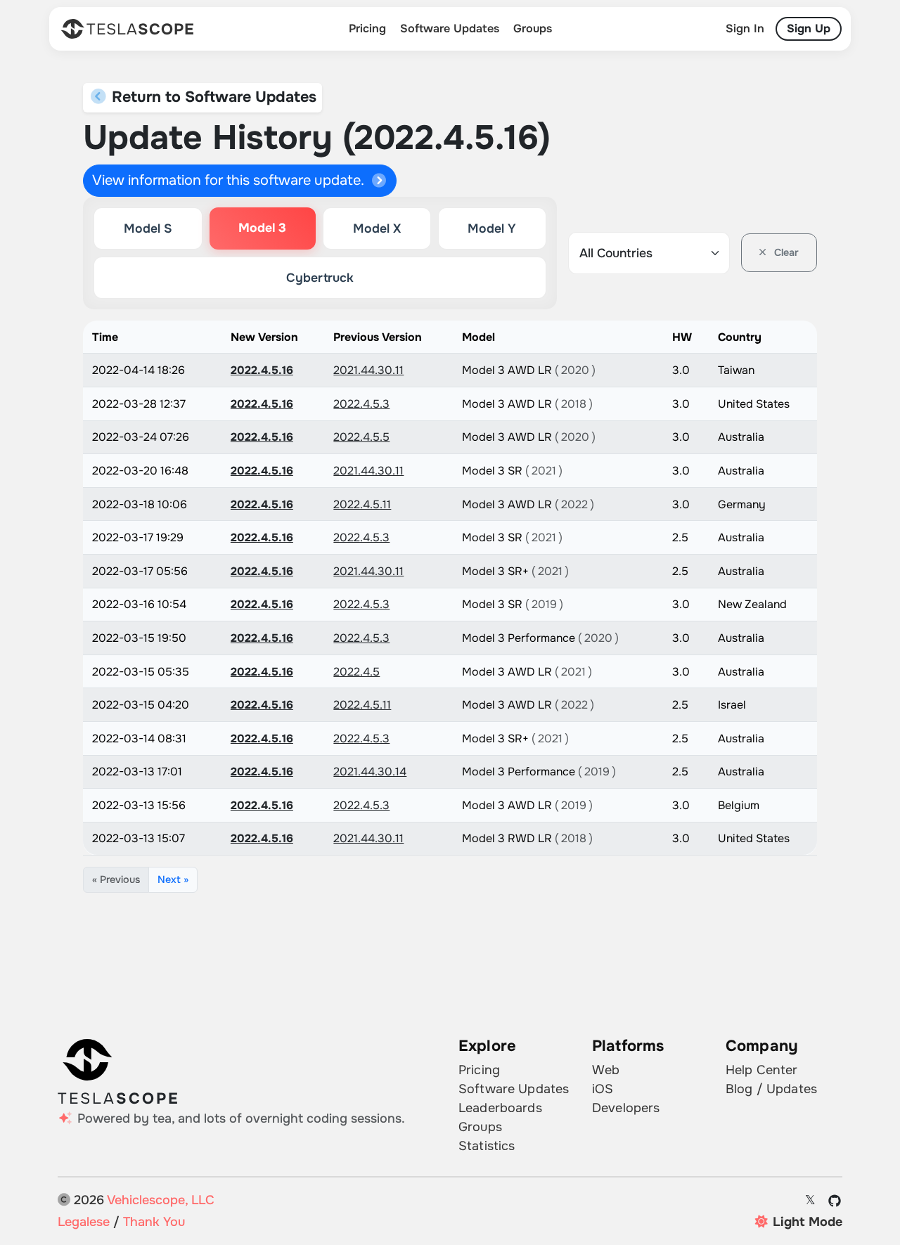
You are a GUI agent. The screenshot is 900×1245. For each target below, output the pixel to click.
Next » (173, 879)
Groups (532, 28)
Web (605, 1070)
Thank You (154, 1222)
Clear (785, 252)
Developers (626, 1108)
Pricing (367, 28)
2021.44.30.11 (368, 370)
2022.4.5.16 (262, 370)
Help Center (762, 1070)
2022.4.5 (356, 671)
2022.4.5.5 (361, 437)
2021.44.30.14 (369, 771)
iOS (602, 1089)
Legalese (84, 1222)
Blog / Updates (771, 1089)
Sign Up (808, 28)
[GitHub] (835, 1200)
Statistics (486, 1146)
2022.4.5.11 (362, 504)
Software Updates (449, 28)
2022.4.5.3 (361, 403)
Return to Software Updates (212, 97)
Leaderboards (500, 1108)
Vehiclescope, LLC (160, 1200)
